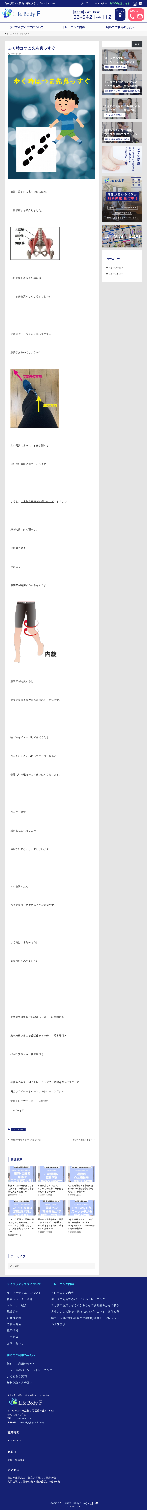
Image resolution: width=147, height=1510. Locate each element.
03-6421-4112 (93, 16)
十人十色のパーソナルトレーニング (29, 1370)
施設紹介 (12, 1311)
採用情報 (12, 1330)
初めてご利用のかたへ (21, 1355)
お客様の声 (14, 1318)
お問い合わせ (15, 1343)
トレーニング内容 (62, 1284)
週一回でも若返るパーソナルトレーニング (78, 1299)
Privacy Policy (70, 1503)
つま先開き (58, 1324)
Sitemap (54, 1503)
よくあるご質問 (17, 1376)
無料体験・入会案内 (19, 1382)
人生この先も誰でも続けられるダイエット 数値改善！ (86, 1311)
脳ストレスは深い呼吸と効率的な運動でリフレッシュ (85, 1318)
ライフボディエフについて (24, 1284)
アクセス (12, 1337)
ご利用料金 (14, 1324)
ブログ (84, 3)
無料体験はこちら (120, 3)
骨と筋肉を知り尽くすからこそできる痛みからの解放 (85, 1305)
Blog (84, 1503)
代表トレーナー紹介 (19, 1299)
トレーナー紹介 (17, 1305)
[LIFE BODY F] (21, 15)
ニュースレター (98, 3)
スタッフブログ (18, 1129)
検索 (137, 44)
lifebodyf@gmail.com (31, 1422)
